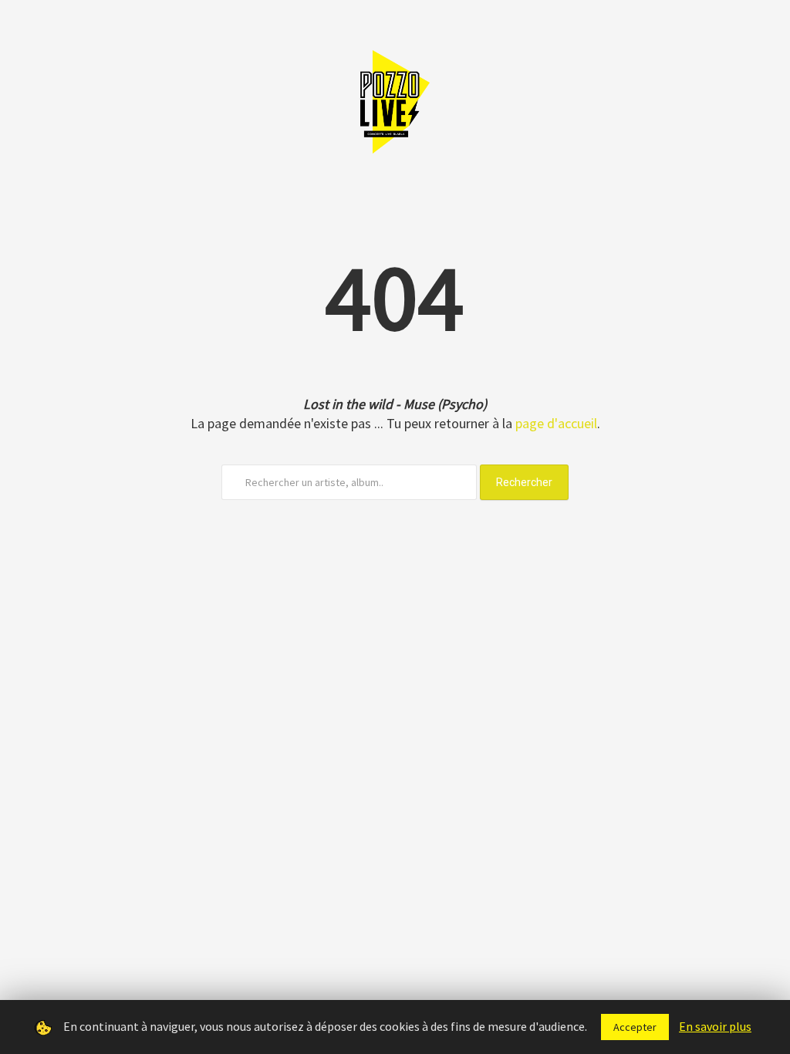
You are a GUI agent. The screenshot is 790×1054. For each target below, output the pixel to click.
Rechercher (524, 482)
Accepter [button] (635, 1027)
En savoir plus (715, 1026)
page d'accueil (556, 423)
